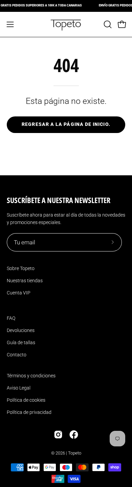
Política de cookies (26, 400)
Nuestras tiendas (25, 280)
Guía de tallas (21, 342)
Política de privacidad (29, 412)
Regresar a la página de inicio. (66, 124)
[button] (107, 24)
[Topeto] (66, 24)
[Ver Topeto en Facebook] (74, 434)
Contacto (16, 354)
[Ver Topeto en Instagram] (58, 434)
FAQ (11, 318)
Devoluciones (21, 330)
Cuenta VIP (18, 292)
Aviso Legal (18, 388)
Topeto (74, 453)
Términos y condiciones (31, 375)
